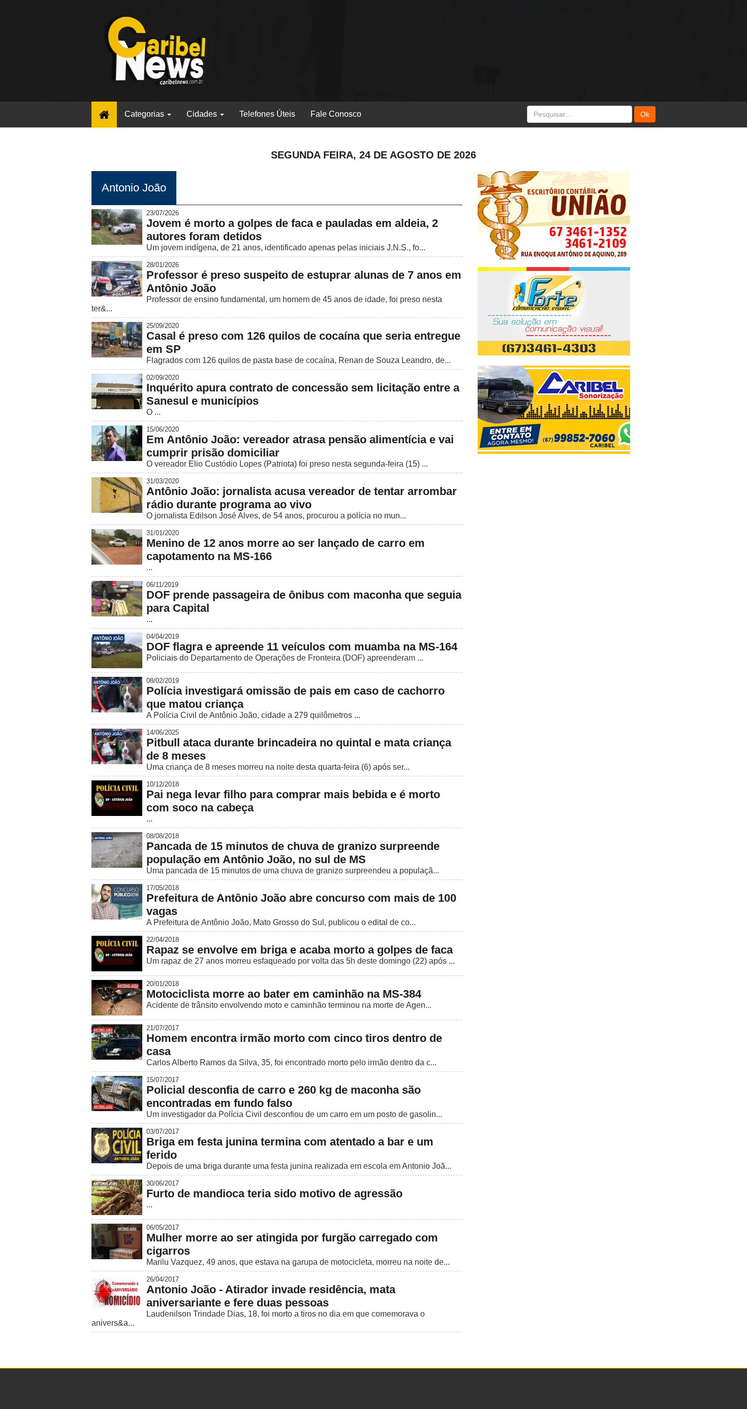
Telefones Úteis (267, 114)
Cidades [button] (202, 114)
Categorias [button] (145, 114)
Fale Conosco (335, 114)
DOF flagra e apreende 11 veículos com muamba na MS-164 (301, 646)
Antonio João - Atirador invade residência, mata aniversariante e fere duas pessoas (270, 1296)
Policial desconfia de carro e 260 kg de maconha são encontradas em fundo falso (283, 1096)
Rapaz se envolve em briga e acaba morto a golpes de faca (299, 949)
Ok (644, 114)
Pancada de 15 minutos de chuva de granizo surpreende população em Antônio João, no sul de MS (293, 853)
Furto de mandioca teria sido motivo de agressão (274, 1193)
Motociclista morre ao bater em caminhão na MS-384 (283, 994)
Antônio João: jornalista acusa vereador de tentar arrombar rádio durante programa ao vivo (301, 498)
